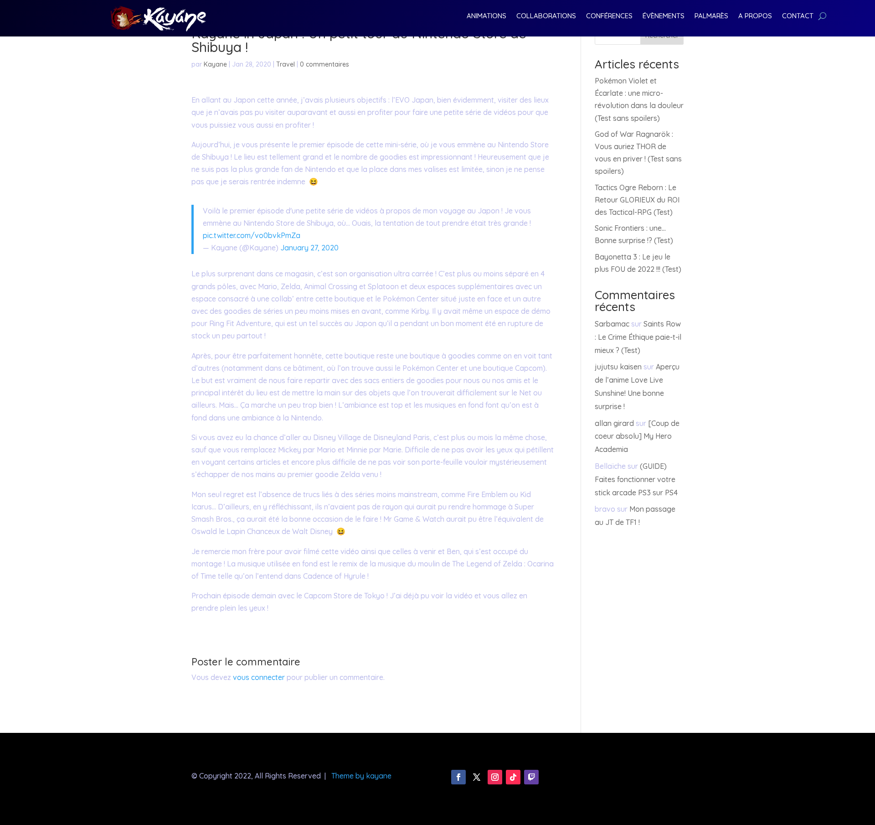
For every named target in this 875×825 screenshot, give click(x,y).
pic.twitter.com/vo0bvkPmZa (251, 235)
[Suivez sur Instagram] (495, 777)
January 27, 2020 (309, 247)
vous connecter (259, 677)
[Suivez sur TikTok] (513, 777)
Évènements (664, 16)
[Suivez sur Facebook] (458, 777)
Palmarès (711, 16)
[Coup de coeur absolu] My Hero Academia (637, 436)
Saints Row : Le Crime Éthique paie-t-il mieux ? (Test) (638, 337)
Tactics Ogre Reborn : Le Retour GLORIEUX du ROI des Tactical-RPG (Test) (637, 200)
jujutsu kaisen (618, 366)
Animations (486, 16)
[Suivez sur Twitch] (531, 777)
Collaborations (546, 16)
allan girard (614, 423)
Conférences (609, 16)
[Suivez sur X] (476, 777)
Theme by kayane (361, 775)
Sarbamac (612, 323)
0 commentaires (324, 64)
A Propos (755, 16)
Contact (797, 16)
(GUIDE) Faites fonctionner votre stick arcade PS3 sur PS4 (636, 479)
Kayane (215, 64)
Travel (285, 64)
